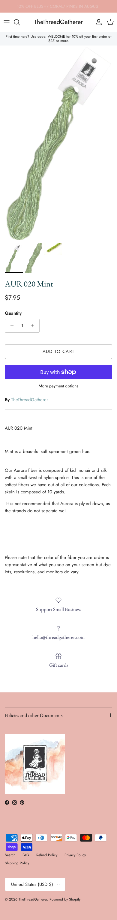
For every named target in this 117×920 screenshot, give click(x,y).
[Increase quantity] (34, 325)
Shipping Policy (17, 863)
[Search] (19, 22)
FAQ (25, 855)
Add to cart (58, 351)
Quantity (13, 313)
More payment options (58, 386)
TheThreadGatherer (29, 399)
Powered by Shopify (65, 899)
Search (10, 855)
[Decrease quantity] (10, 325)
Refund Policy (46, 855)
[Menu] (6, 22)
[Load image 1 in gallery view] (58, 143)
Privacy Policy (75, 855)
